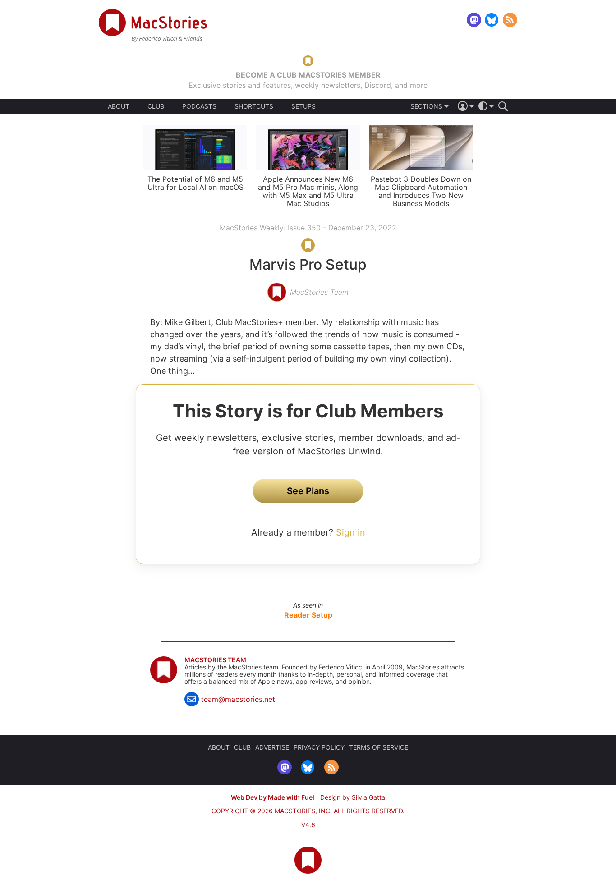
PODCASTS (199, 106)
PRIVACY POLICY (319, 747)
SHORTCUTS (253, 106)
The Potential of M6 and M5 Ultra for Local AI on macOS (195, 183)
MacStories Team (215, 660)
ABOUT (118, 106)
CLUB (155, 106)
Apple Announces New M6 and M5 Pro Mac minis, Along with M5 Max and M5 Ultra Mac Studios (308, 191)
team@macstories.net (238, 699)
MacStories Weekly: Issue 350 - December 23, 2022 (308, 227)
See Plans (308, 490)
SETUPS (303, 106)
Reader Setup (308, 614)
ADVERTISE (272, 747)
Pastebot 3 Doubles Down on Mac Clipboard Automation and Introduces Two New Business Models (421, 191)
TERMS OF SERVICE (378, 747)
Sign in (350, 532)
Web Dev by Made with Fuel (272, 797)
